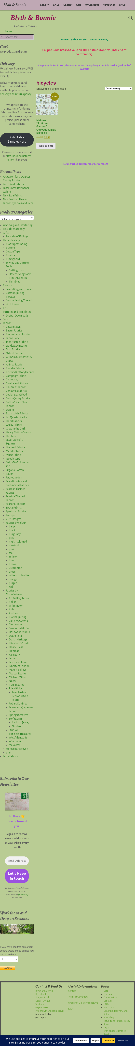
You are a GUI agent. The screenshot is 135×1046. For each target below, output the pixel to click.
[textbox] (17, 219)
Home (8, 31)
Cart (78, 4)
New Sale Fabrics (13, 195)
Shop (43, 4)
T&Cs (106, 1027)
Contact (67, 4)
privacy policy (23, 895)
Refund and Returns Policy (117, 1021)
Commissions (110, 997)
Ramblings (109, 4)
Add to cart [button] (46, 145)
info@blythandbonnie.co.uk (49, 1011)
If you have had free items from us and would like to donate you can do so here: (17, 951)
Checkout (108, 994)
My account (109, 1007)
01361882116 (41, 1007)
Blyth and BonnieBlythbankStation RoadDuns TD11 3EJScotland (44, 997)
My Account (92, 4)
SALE (56, 4)
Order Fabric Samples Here (17, 139)
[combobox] (17, 217)
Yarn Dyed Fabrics (13, 184)
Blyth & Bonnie (33, 17)
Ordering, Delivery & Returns (83, 1002)
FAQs (122, 4)
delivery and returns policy (15, 94)
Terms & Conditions (78, 996)
